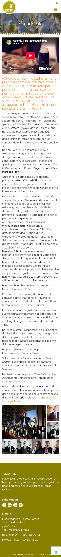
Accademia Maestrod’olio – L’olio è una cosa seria (33, 554)
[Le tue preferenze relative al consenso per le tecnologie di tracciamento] (56, 552)
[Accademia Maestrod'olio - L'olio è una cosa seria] (9, 9)
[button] (24, 421)
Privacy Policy (10, 539)
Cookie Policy (30, 539)
